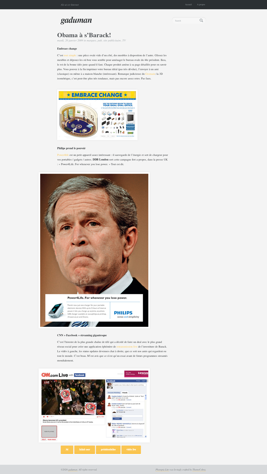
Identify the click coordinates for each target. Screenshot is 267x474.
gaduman (76, 19)
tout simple (70, 55)
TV (124, 40)
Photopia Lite (162, 469)
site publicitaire (112, 40)
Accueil (188, 4)
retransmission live (127, 346)
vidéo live (131, 449)
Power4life (63, 155)
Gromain (150, 74)
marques (91, 40)
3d (67, 449)
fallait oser (84, 449)
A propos (201, 4)
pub (100, 40)
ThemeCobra (199, 469)
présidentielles (108, 449)
